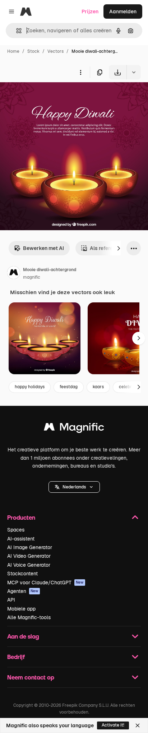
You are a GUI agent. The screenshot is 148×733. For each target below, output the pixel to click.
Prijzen (90, 11)
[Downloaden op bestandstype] (133, 72)
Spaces (15, 529)
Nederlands (74, 487)
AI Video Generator (29, 556)
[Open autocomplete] (16, 30)
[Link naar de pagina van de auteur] (13, 273)
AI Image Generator (29, 547)
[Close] (137, 725)
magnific (31, 277)
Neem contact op (30, 677)
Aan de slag (23, 636)
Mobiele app (21, 609)
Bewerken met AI (43, 248)
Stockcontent (22, 573)
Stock (33, 51)
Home (13, 51)
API (11, 600)
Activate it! (113, 725)
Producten (21, 517)
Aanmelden (123, 11)
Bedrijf (16, 656)
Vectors (55, 51)
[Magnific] (74, 428)
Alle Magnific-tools (29, 617)
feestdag (69, 387)
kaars (98, 387)
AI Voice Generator (28, 565)
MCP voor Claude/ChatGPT (45, 582)
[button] (74, 487)
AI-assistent (20, 538)
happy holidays (30, 387)
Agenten (22, 591)
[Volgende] (118, 248)
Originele (47, 96)
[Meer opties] (80, 72)
